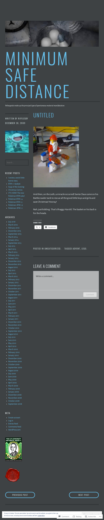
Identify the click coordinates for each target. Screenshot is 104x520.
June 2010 (12, 340)
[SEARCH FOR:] (17, 162)
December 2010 (14, 322)
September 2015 (14, 234)
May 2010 (12, 343)
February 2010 (14, 352)
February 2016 (13, 228)
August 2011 (13, 298)
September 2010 (15, 331)
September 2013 (14, 243)
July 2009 (12, 374)
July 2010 (11, 337)
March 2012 (13, 276)
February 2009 (14, 389)
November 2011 (14, 289)
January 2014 (13, 240)
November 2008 (15, 398)
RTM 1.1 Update (14, 184)
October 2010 (13, 328)
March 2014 (13, 237)
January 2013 (13, 258)
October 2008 (13, 401)
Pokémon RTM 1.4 (15, 199)
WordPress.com (14, 430)
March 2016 (13, 225)
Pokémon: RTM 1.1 (15, 208)
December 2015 (14, 231)
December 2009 (14, 358)
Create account (14, 418)
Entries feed (13, 424)
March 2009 (13, 386)
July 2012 (11, 270)
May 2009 (12, 380)
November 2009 (15, 361)
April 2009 (12, 383)
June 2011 (12, 304)
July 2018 (11, 222)
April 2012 (12, 273)
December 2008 (14, 395)
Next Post (79, 494)
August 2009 (13, 371)
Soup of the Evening (16, 187)
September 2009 (15, 368)
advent (76, 248)
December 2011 (14, 286)
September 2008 (15, 404)
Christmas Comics (15, 190)
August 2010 (13, 334)
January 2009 (13, 392)
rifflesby (23, 118)
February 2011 (13, 316)
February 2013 (13, 255)
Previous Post (16, 494)
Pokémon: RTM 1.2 (15, 205)
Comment (90, 295)
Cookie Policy (41, 515)
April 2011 (12, 310)
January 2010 (13, 355)
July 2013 (11, 246)
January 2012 (13, 283)
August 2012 (13, 267)
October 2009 (13, 364)
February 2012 (13, 279)
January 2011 (13, 319)
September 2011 (14, 295)
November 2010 (14, 325)
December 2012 (14, 261)
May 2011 (12, 307)
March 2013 (12, 252)
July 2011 (11, 301)
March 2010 (13, 349)
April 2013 (12, 249)
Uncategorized (53, 248)
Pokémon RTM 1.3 (15, 202)
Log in (10, 421)
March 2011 (12, 313)
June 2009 (12, 377)
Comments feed (14, 427)
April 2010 (12, 346)
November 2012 (14, 264)
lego (84, 248)
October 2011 (13, 292)
